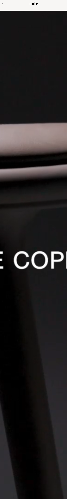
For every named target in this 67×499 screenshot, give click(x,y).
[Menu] (3, 4)
